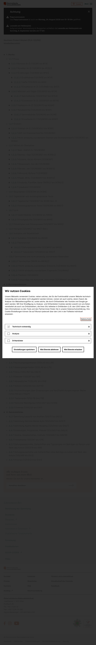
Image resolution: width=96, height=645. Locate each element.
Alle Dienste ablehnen (49, 349)
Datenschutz (86, 319)
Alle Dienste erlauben (73, 349)
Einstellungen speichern (24, 349)
